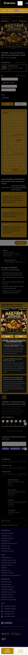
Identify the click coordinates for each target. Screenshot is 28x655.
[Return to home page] (9, 3)
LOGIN (21, 336)
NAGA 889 (12, 10)
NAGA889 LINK (23, 10)
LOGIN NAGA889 (7, 651)
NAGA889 (4, 10)
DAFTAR (7, 336)
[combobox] (20, 3)
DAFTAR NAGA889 (21, 651)
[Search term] (20, 3)
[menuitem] (4, 10)
